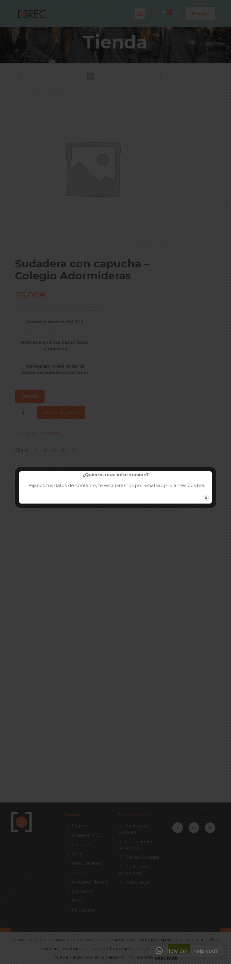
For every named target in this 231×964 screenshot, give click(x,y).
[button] (186, 951)
